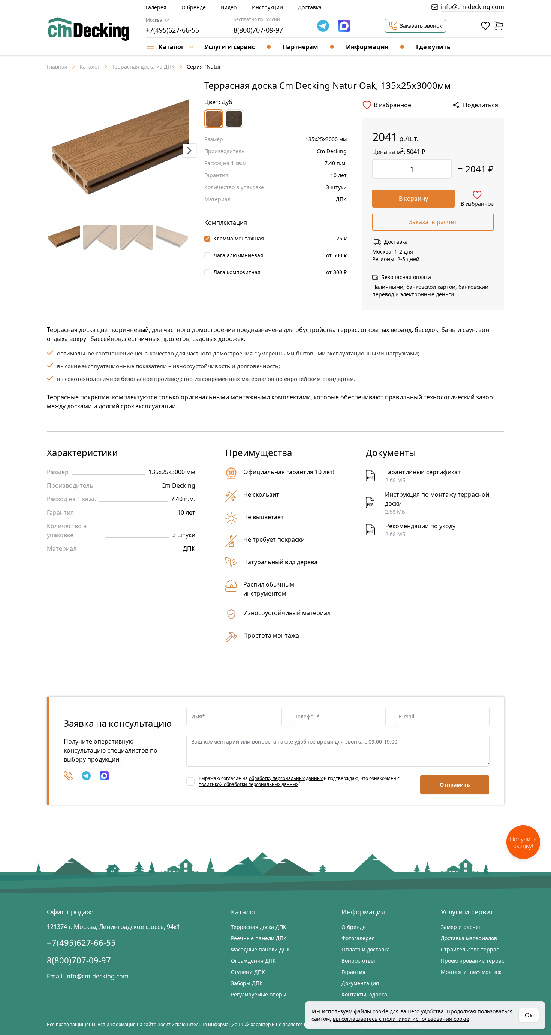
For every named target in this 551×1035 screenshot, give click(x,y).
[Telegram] (323, 26)
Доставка (310, 7)
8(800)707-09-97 (258, 29)
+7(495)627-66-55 (172, 29)
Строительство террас (470, 949)
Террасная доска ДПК (258, 926)
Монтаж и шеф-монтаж (471, 971)
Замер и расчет (461, 926)
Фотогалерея (358, 938)
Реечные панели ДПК (259, 938)
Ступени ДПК (248, 971)
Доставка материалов (469, 938)
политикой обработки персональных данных (248, 784)
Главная (57, 66)
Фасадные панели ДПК (260, 949)
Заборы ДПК (247, 983)
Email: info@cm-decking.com (88, 976)
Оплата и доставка (365, 949)
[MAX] (104, 775)
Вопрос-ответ (358, 960)
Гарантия (353, 971)
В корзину (413, 198)
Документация (360, 983)
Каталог (89, 66)
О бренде (193, 7)
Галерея (156, 7)
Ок (529, 1015)
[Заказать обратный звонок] (68, 775)
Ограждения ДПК (253, 960)
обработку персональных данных (286, 778)
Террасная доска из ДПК (143, 66)
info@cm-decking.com (472, 7)
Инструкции (267, 7)
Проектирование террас (472, 960)
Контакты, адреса (364, 994)
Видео (229, 7)
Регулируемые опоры (258, 994)
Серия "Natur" (205, 66)
